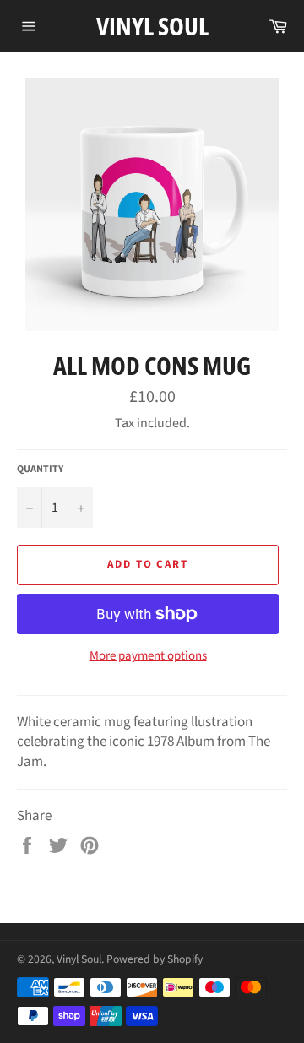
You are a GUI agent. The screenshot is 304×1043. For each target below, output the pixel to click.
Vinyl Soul (152, 25)
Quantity (40, 469)
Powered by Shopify (154, 959)
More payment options (148, 656)
